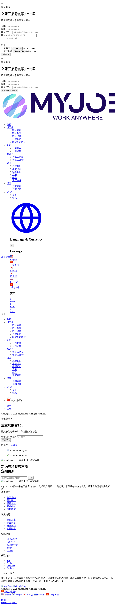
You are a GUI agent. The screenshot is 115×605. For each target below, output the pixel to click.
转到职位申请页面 (9, 90)
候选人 (10, 154)
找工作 (10, 127)
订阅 (30, 478)
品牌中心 (11, 548)
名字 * (4, 26)
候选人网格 (18, 157)
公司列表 (16, 148)
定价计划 (16, 169)
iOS (8, 560)
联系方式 (11, 503)
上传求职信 (6, 51)
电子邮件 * (6, 32)
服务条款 (11, 506)
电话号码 (6, 35)
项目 (14, 195)
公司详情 (16, 151)
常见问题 (11, 528)
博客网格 (16, 186)
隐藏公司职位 (19, 142)
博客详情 (16, 189)
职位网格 (16, 130)
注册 (14, 174)
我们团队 (11, 500)
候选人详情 (18, 160)
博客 (9, 183)
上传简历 (5, 48)
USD (3, 600)
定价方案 (11, 520)
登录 (14, 177)
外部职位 (16, 139)
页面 (9, 163)
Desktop (10, 568)
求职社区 (11, 542)
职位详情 (16, 136)
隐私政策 (11, 509)
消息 (3, 45)
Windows (11, 565)
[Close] (2, 3)
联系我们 (16, 171)
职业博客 (11, 522)
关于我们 (16, 166)
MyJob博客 (12, 539)
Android (10, 563)
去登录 (14, 445)
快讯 (14, 198)
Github (10, 550)
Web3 (9, 192)
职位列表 (16, 133)
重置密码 (16, 180)
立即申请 (6, 54)
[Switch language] (26, 233)
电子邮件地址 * (8, 437)
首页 (9, 124)
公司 (9, 145)
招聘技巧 (11, 525)
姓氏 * (4, 29)
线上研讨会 (12, 545)
